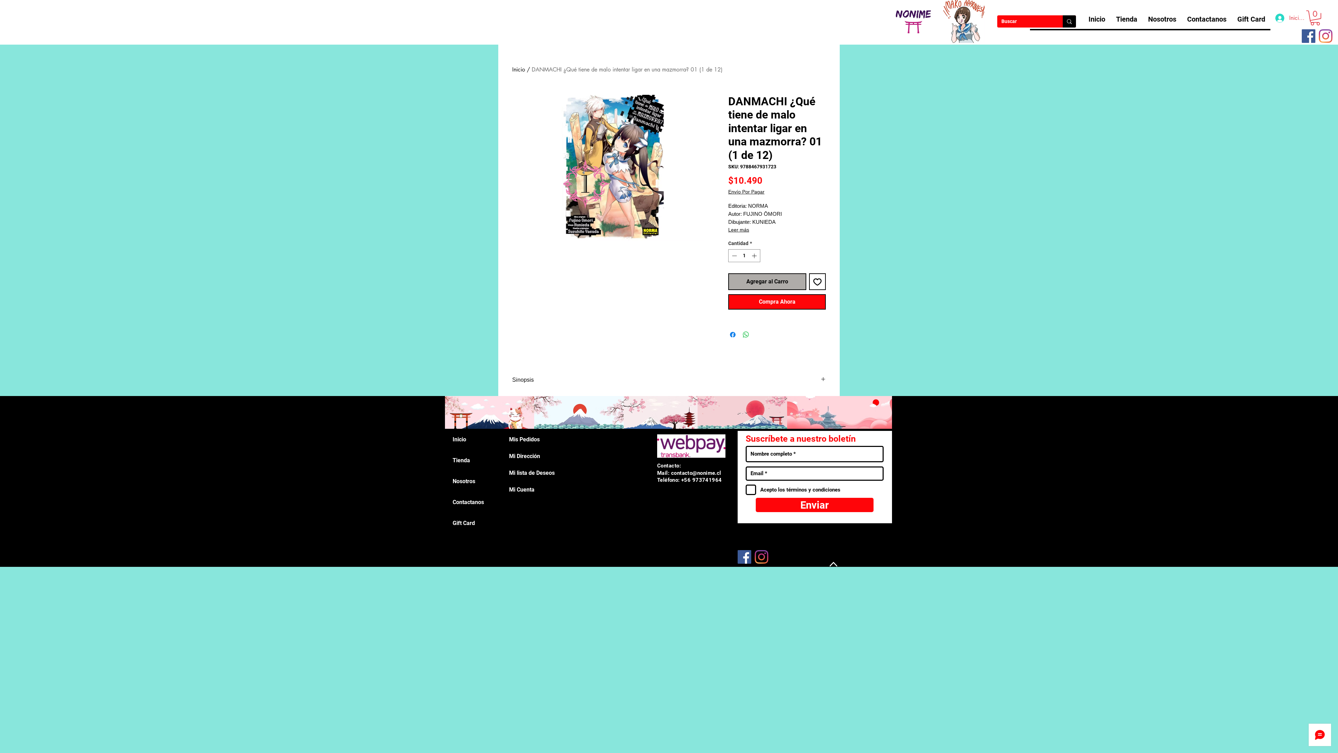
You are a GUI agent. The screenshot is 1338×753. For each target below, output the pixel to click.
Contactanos (468, 502)
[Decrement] (733, 256)
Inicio (518, 69)
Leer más (738, 230)
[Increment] (755, 256)
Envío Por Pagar (746, 192)
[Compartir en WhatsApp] (746, 334)
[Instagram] (1325, 36)
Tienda (461, 460)
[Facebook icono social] (1308, 36)
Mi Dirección (524, 456)
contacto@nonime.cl (696, 473)
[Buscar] (1069, 21)
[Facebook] (744, 557)
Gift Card (464, 523)
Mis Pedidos (524, 439)
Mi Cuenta (522, 489)
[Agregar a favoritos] (817, 281)
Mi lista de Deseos (532, 473)
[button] (1315, 17)
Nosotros (464, 481)
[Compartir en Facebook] (733, 334)
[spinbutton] (744, 256)
